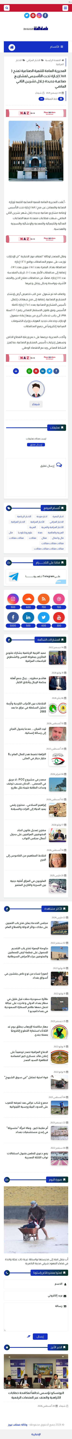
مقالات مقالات (16, 538)
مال (11, 532)
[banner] (36, 113)
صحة (40, 532)
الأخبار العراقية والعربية (52, 527)
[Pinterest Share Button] (43, 371)
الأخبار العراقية (37, 521)
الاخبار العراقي (33, 60)
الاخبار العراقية (18, 521)
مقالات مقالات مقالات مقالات (49, 548)
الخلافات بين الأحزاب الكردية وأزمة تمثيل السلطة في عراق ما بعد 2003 (26, 707)
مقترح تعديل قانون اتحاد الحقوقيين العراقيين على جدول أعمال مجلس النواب (28, 834)
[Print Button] (16, 371)
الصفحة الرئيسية (53, 60)
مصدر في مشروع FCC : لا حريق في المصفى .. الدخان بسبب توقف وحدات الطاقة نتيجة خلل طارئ (26, 783)
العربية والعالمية (56, 532)
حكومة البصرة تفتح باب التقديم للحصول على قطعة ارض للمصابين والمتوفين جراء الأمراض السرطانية (27, 952)
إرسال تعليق (36, 444)
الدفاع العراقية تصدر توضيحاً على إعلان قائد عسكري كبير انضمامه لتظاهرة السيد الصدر (29, 1056)
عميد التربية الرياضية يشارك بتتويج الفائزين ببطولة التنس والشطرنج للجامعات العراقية (26, 656)
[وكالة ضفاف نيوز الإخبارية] (36, 28)
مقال (44, 538)
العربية (32, 527)
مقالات (32, 538)
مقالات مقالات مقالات (52, 543)
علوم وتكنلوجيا (25, 532)
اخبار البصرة (58, 516)
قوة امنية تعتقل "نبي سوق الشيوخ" (26, 1077)
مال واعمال (58, 538)
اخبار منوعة (41, 516)
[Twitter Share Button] (49, 371)
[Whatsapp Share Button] (29, 371)
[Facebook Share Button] (56, 371)
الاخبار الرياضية (24, 516)
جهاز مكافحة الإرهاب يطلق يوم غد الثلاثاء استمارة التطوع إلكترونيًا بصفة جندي (27, 1030)
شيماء (62, 1406)
